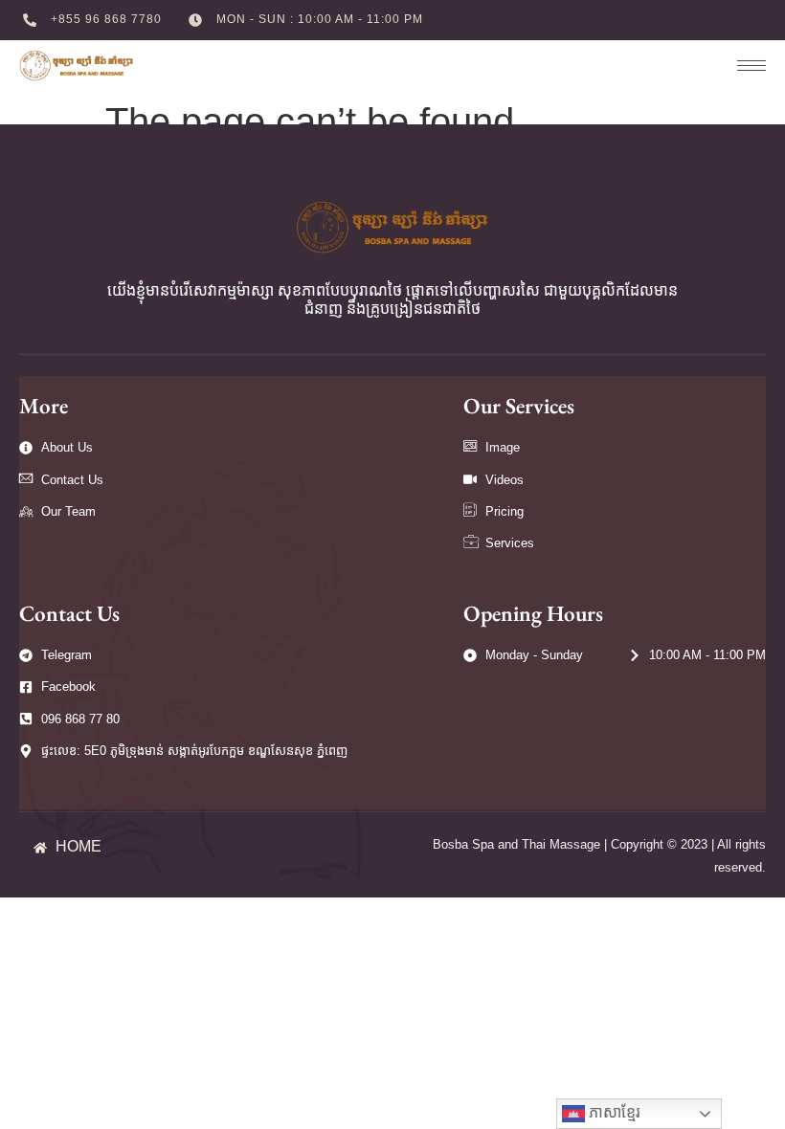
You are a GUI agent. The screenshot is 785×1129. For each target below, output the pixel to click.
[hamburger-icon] (742, 65)
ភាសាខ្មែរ (612, 1112)
